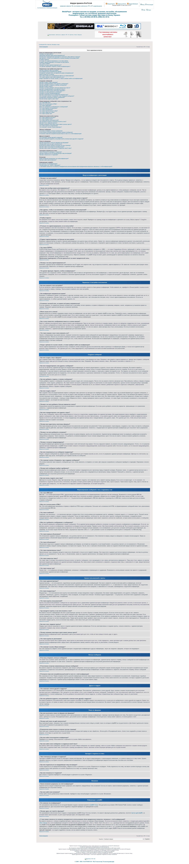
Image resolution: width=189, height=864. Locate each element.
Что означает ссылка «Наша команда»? (50, 127)
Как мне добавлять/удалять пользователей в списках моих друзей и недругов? (61, 139)
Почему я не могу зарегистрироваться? (50, 65)
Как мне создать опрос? (46, 86)
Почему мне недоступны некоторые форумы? (52, 90)
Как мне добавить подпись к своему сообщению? (53, 85)
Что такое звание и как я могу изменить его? (51, 77)
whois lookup (43, 823)
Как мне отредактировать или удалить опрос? (52, 89)
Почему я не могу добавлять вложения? (50, 92)
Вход (143, 4)
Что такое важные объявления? (48, 108)
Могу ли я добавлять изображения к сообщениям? (53, 106)
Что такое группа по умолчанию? (48, 125)
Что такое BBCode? (44, 102)
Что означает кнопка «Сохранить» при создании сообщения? (56, 96)
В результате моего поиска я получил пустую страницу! (54, 145)
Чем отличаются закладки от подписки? (50, 152)
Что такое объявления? (46, 109)
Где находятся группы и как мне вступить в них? (52, 121)
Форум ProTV (111, 4)
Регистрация (149, 4)
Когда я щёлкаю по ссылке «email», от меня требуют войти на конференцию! (60, 78)
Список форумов (43, 46)
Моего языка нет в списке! (46, 74)
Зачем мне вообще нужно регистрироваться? (52, 55)
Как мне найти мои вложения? (47, 160)
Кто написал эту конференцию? (48, 163)
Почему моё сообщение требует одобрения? (52, 97)
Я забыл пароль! (44, 59)
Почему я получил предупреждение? (49, 93)
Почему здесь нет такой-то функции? (49, 165)
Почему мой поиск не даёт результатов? (50, 144)
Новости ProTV (121, 4)
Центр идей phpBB (137, 813)
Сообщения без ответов (45, 44)
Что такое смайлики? (45, 105)
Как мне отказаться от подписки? (48, 154)
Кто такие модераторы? (46, 119)
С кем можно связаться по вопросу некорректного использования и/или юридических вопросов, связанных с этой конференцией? (75, 166)
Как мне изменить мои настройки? (49, 70)
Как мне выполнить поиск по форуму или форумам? (54, 142)
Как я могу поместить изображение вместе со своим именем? (56, 75)
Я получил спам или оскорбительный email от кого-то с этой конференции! (60, 133)
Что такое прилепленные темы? (48, 111)
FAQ (144, 10)
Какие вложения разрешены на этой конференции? (54, 158)
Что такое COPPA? (44, 63)
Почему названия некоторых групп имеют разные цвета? (55, 124)
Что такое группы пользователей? (49, 120)
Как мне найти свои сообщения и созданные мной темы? (55, 148)
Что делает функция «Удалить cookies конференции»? (54, 66)
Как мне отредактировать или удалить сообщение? (53, 83)
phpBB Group (94, 805)
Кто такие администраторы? (47, 117)
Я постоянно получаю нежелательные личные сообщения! (56, 132)
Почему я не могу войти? (46, 54)
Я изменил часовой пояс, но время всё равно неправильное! (56, 73)
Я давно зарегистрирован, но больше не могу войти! (54, 62)
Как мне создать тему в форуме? (48, 82)
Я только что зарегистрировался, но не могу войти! (53, 61)
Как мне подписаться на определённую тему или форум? (55, 153)
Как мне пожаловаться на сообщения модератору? (53, 94)
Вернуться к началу (44, 185)
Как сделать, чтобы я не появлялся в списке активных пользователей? (59, 58)
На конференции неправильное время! (50, 71)
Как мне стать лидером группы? (48, 123)
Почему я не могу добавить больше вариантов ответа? (54, 88)
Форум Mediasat (133, 4)
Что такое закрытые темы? (47, 112)
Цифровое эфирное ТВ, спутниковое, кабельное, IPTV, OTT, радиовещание (81, 6)
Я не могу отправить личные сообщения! (50, 131)
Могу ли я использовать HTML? (48, 104)
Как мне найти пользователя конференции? (51, 147)
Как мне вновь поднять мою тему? (48, 99)
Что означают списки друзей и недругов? (51, 137)
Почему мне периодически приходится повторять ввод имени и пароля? (59, 57)
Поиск (149, 10)
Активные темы (56, 44)
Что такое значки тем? (45, 113)
